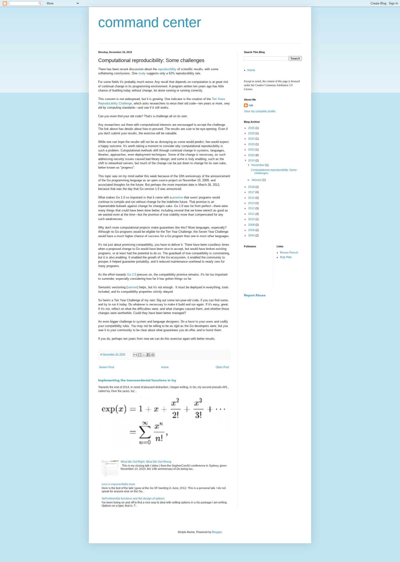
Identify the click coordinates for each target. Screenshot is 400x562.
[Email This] (135, 354)
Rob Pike (286, 257)
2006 (251, 230)
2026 (251, 128)
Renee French (289, 252)
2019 (251, 160)
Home (165, 367)
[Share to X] (144, 354)
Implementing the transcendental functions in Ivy (137, 380)
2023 (251, 144)
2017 (251, 192)
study (142, 73)
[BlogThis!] (139, 354)
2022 (251, 149)
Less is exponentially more (118, 484)
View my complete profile (259, 111)
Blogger (217, 532)
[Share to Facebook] (148, 354)
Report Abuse (255, 295)
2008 (251, 224)
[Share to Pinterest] (152, 354)
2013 (251, 203)
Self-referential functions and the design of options (133, 498)
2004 (251, 235)
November (258, 165)
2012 (251, 208)
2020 (251, 155)
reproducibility (167, 69)
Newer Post (106, 367)
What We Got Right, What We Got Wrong (146, 461)
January (256, 180)
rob (251, 105)
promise (177, 197)
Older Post (222, 367)
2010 (251, 219)
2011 (251, 214)
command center (149, 22)
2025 (251, 133)
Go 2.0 (131, 274)
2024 (251, 138)
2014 (251, 197)
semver (132, 287)
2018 (251, 186)
